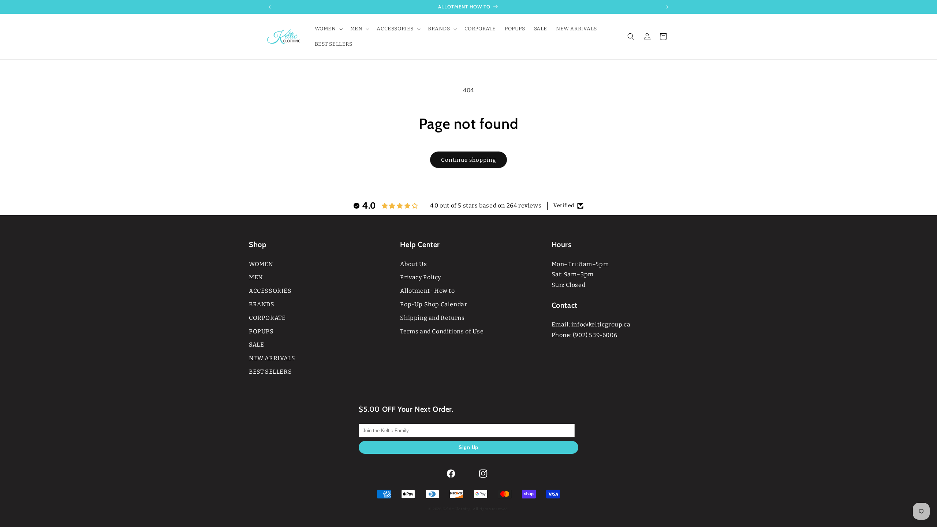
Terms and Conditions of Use (442, 331)
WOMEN (261, 264)
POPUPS (261, 331)
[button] (328, 29)
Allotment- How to (427, 290)
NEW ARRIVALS (272, 358)
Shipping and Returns (432, 317)
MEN (256, 277)
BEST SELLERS (270, 371)
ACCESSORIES (270, 290)
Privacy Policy (420, 277)
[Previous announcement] (270, 7)
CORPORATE (267, 317)
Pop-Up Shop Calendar (433, 304)
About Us (413, 264)
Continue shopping (468, 160)
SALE (256, 344)
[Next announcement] (667, 7)
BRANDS (262, 304)
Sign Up (468, 447)
